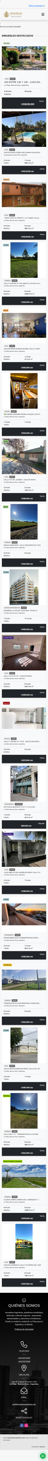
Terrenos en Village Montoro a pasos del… (22, 1003)
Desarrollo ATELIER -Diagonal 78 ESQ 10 (20, 610)
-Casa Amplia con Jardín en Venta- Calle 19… (22, 872)
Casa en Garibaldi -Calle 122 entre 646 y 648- (22, 1265)
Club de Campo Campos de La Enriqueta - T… (22, 1200)
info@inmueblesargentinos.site (24, 1404)
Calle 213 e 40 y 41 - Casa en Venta (18, 676)
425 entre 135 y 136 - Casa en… (23, 82)
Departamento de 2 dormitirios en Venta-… (21, 938)
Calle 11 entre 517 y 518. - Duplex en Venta (21, 741)
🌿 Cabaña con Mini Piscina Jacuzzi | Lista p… (22, 414)
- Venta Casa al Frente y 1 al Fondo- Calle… (22, 218)
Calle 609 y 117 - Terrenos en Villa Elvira (21, 1134)
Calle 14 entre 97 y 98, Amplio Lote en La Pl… (22, 283)
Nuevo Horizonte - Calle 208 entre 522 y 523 (22, 545)
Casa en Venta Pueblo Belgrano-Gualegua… (22, 152)
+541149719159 (24, 1358)
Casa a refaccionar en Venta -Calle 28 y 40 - (22, 1069)
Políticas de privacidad (24, 1329)
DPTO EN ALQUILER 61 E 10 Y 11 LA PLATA (19, 807)
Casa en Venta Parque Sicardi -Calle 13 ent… (22, 349)
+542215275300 (24, 1361)
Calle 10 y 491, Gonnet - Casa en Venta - (20, 480)
